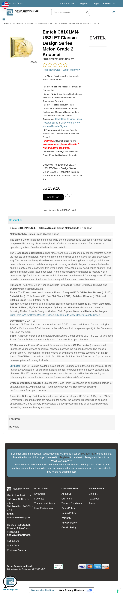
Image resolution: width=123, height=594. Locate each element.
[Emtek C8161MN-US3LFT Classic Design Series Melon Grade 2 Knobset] (21, 31)
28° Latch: (15, 366)
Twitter (92, 503)
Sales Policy (68, 508)
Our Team (67, 498)
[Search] (87, 12)
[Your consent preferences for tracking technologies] (118, 591)
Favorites (39, 498)
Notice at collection (42, 590)
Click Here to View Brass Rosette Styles (31, 315)
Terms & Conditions (72, 503)
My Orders (39, 494)
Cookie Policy (69, 527)
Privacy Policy (69, 522)
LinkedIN (93, 494)
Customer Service (16, 550)
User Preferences (43, 508)
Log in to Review (71, 70)
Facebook (94, 498)
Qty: (64, 196)
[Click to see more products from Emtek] (97, 37)
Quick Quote (13, 545)
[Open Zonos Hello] (5, 5)
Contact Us (109, 3)
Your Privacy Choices (71, 590)
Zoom (33, 62)
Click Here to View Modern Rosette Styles (77, 315)
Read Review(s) (51, 70)
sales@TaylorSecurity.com (18, 517)
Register (84, 3)
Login (96, 3)
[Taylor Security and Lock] (22, 12)
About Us (66, 494)
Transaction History (44, 503)
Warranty (66, 518)
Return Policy (69, 513)
